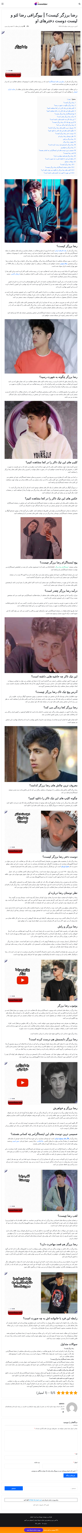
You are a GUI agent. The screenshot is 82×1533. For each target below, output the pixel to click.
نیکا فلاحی (40, 1141)
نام (76, 1454)
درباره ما (44, 1523)
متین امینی (15, 1141)
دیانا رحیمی (63, 264)
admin (61, 1404)
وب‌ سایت (37, 1462)
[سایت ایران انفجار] (41, 3)
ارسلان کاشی (15, 274)
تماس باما (38, 1523)
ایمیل (75, 1462)
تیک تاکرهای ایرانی (60, 251)
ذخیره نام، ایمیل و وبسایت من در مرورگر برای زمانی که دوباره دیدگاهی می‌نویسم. (53, 1471)
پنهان (69, 99)
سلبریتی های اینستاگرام (56, 82)
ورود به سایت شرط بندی (33, 1530)
